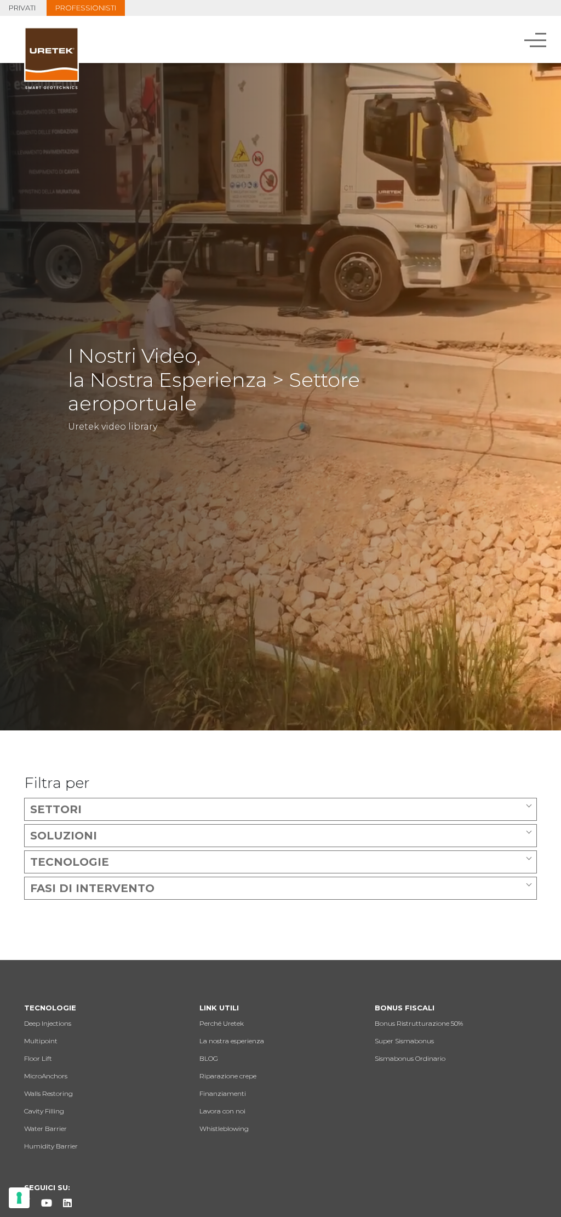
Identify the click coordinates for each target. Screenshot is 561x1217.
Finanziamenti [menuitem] (222, 1093)
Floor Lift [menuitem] (38, 1058)
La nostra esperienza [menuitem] (231, 1041)
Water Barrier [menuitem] (45, 1128)
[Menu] (536, 39)
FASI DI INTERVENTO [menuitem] (92, 888)
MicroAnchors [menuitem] (45, 1076)
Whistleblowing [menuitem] (224, 1128)
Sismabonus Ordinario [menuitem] (410, 1058)
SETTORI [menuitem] (56, 809)
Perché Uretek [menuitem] (221, 1023)
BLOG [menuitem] (208, 1058)
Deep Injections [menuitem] (47, 1023)
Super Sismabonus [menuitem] (404, 1041)
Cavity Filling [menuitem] (44, 1111)
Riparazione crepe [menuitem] (227, 1076)
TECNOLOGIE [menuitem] (69, 862)
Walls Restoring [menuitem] (48, 1093)
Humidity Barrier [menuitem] (51, 1146)
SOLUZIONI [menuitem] (63, 835)
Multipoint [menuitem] (41, 1041)
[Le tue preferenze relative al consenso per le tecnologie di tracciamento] (19, 1197)
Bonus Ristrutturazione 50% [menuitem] (419, 1023)
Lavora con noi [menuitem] (222, 1111)
